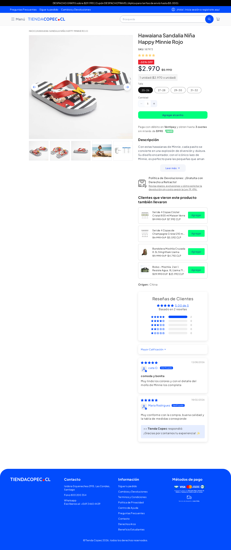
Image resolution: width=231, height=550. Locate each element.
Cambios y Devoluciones (76, 9)
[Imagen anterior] (34, 87)
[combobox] (166, 19)
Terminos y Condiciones (132, 496)
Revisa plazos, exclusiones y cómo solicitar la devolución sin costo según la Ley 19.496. (175, 187)
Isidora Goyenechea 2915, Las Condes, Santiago (87, 488)
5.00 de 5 (182, 305)
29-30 (178, 90)
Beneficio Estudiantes (131, 529)
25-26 (145, 90)
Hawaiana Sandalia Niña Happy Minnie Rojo (62, 31)
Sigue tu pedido (48, 9)
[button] (18, 19)
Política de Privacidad (131, 502)
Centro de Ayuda (128, 507)
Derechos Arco (127, 523)
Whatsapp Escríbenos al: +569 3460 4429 (82, 502)
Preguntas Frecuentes (23, 9)
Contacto (124, 518)
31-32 (194, 90)
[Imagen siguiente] (127, 87)
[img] (149, 362)
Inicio (32, 31)
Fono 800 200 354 (75, 494)
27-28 (162, 90)
